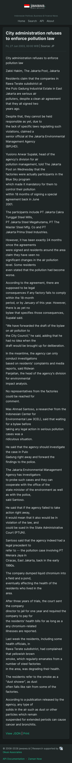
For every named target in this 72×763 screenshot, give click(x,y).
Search (32, 21)
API (42, 21)
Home (21, 21)
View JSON (13, 733)
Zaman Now (35, 758)
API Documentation (14, 758)
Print (26, 733)
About (50, 21)
